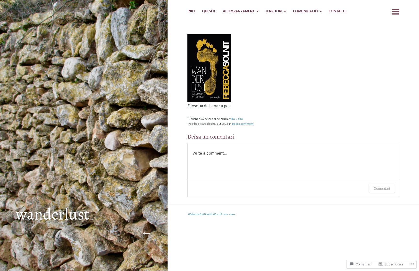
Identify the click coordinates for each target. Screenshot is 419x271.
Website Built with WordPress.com (211, 214)
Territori (273, 11)
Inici (191, 11)
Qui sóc (209, 11)
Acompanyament (239, 11)
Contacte (337, 11)
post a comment (242, 123)
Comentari (382, 188)
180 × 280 (236, 119)
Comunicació (305, 11)
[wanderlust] (209, 68)
